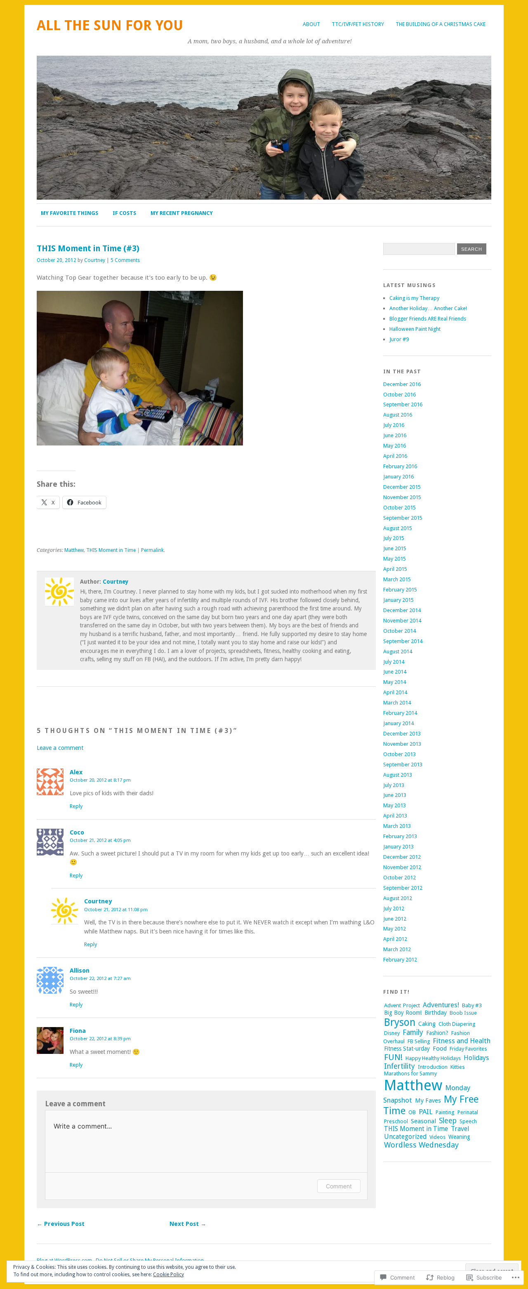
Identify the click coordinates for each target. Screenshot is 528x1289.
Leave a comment (60, 748)
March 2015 (397, 579)
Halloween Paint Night (415, 329)
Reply (76, 806)
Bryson (399, 1022)
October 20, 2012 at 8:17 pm (100, 780)
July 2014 (393, 662)
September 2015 (402, 518)
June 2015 (394, 548)
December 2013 (402, 734)
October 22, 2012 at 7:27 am (100, 978)
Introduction (433, 1067)
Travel (460, 1129)
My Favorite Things (69, 213)
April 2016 (395, 456)
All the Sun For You (110, 25)
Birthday (435, 1012)
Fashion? (437, 1033)
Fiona (78, 1030)
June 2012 (394, 919)
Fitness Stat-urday (407, 1048)
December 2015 (402, 487)
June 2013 (394, 795)
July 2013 (393, 785)
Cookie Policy (168, 1274)
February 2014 (400, 713)
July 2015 (393, 538)
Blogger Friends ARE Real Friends (427, 319)
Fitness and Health (461, 1041)
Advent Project (402, 1005)
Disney (392, 1033)
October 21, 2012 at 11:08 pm (116, 909)
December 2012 (402, 857)
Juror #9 (399, 339)
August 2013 (397, 775)
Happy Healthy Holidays (433, 1058)
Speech (468, 1121)
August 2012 (397, 898)
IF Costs (124, 213)
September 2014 (402, 641)
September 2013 (402, 764)
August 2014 (397, 651)
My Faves (428, 1100)
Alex (76, 772)
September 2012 (402, 888)
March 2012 (397, 949)
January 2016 (398, 477)
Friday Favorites (468, 1049)
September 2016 (402, 404)
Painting (445, 1112)
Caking (427, 1023)
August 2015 (397, 528)
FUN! (393, 1057)
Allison (80, 970)
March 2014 (397, 703)
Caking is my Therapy (414, 298)
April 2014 (395, 692)
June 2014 (394, 672)
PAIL (426, 1112)
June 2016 (394, 435)
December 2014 (402, 610)
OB (412, 1112)
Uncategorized (405, 1137)
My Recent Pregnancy (182, 213)
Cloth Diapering (457, 1024)
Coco (77, 832)
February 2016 (400, 466)
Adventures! (441, 1005)
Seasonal (423, 1121)
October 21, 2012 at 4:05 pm (100, 840)
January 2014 (398, 723)
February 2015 (400, 590)
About (311, 24)
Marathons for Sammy (410, 1073)
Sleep (448, 1121)
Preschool (396, 1121)
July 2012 (393, 908)
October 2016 (399, 394)
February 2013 (400, 836)
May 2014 (394, 682)
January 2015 (398, 600)
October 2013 (399, 754)
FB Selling (419, 1041)
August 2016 (397, 415)
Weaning (459, 1136)
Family (413, 1032)
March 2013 (397, 826)
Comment (339, 1186)
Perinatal (467, 1112)
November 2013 (402, 744)
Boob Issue (463, 1013)
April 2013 (395, 816)
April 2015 (395, 569)
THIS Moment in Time (111, 550)
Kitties (457, 1067)
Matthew (74, 550)
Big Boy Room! (403, 1012)
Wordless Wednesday (421, 1145)
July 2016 (393, 425)
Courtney (94, 260)
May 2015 (394, 559)
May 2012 (394, 929)
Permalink (152, 550)
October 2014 (399, 631)
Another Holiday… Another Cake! (428, 308)
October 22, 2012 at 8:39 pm (100, 1039)
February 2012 (400, 960)
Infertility (399, 1066)
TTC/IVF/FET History (358, 24)
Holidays (476, 1058)
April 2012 (395, 939)
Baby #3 (472, 1005)
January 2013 (398, 847)
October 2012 (399, 877)
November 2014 (402, 620)
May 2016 (394, 446)
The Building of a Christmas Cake (441, 24)
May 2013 (394, 805)
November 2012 (402, 867)
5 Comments (125, 260)
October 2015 (399, 507)
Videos (437, 1137)
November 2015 (402, 497)
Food (440, 1048)
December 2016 (402, 384)
